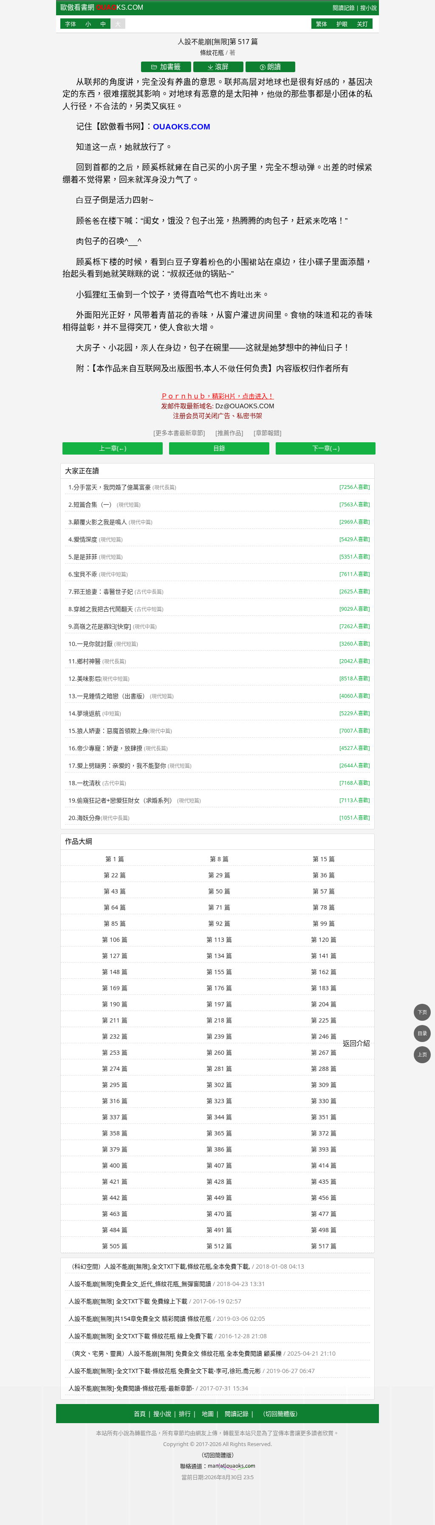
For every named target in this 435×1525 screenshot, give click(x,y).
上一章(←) (112, 448)
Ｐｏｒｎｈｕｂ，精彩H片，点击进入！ (217, 396)
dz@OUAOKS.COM (244, 406)
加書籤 (169, 66)
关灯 (362, 24)
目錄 (219, 448)
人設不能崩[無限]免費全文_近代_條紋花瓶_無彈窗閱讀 (139, 1284)
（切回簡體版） (280, 1414)
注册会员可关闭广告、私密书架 (217, 415)
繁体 (321, 24)
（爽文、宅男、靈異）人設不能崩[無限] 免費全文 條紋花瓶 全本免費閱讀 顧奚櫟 (175, 1353)
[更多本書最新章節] (180, 433)
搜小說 (368, 7)
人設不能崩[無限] (203, 41)
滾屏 (221, 66)
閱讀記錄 (344, 7)
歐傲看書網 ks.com (101, 7)
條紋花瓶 (212, 52)
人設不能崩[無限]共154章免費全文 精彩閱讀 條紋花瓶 (139, 1318)
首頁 (140, 1414)
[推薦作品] (230, 433)
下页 (422, 1012)
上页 (422, 1054)
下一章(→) (325, 448)
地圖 (208, 1414)
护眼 (341, 24)
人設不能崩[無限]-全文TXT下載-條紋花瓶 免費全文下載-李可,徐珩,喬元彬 (164, 1371)
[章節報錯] (268, 433)
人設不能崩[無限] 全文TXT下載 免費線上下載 (127, 1301)
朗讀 (273, 66)
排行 (185, 1414)
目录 (422, 1033)
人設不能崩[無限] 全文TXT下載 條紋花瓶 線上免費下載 (141, 1336)
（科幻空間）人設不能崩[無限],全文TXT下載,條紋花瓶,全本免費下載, (159, 1266)
